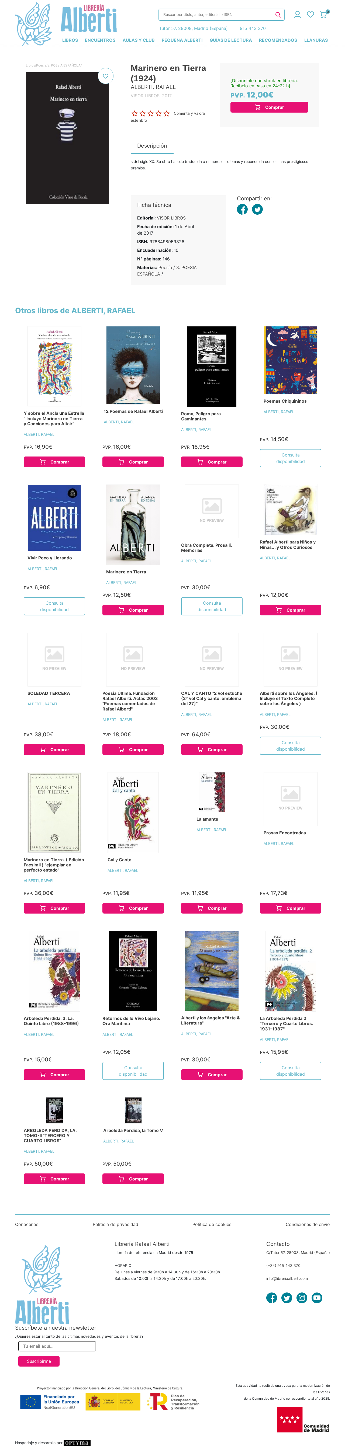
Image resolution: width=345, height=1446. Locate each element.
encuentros (100, 40)
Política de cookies (211, 1224)
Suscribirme (39, 1361)
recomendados (278, 40)
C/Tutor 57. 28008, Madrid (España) (298, 1252)
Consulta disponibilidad (290, 458)
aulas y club (139, 40)
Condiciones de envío (308, 1224)
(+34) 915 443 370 (283, 1265)
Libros (30, 65)
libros (70, 40)
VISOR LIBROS (171, 218)
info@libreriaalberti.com (287, 1278)
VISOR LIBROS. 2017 (151, 95)
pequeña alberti (182, 40)
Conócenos (26, 1224)
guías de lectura (231, 40)
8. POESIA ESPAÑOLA (64, 65)
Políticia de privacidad (115, 1224)
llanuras (316, 40)
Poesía (41, 65)
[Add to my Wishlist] (105, 76)
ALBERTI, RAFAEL (39, 434)
